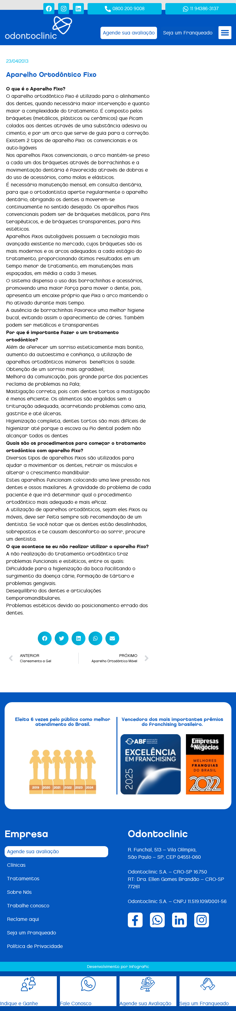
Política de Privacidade (35, 946)
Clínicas (16, 865)
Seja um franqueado (31, 933)
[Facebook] (48, 8)
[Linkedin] (78, 8)
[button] (224, 32)
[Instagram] (63, 8)
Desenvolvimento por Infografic (118, 966)
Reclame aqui (23, 919)
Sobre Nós (19, 892)
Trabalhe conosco (28, 906)
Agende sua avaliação (33, 851)
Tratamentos (23, 879)
